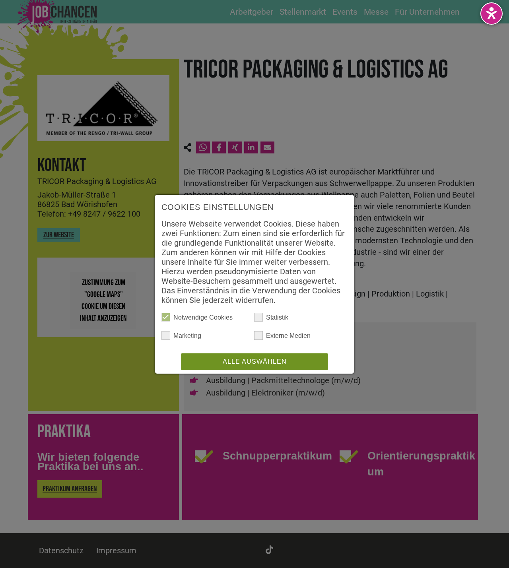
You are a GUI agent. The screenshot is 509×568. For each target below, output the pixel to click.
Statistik (277, 317)
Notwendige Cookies (203, 317)
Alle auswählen (255, 361)
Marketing (187, 335)
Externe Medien (288, 335)
